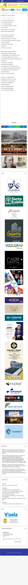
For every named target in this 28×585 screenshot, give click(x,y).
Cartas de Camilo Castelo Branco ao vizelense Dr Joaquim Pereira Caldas (12, 165)
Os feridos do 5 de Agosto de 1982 (9, 140)
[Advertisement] (14, 106)
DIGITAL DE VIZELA (20, 1)
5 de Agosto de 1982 (6, 153)
